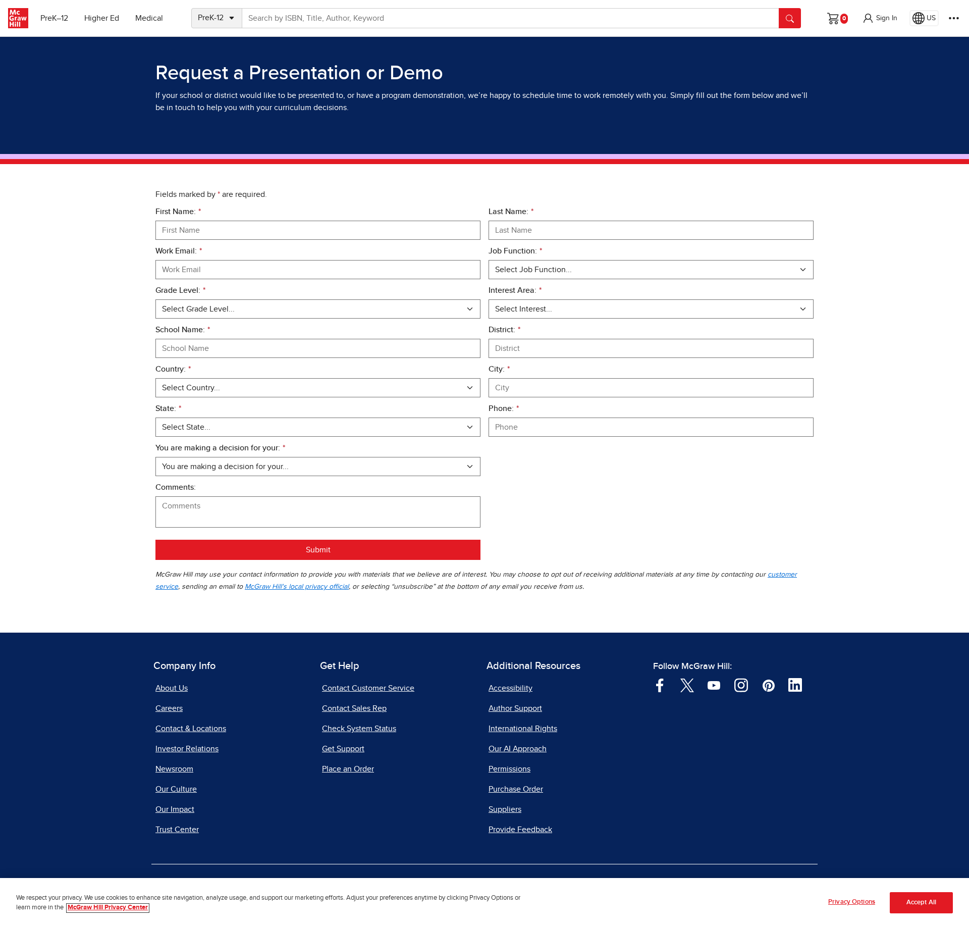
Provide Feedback (520, 830)
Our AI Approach (518, 749)
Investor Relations (187, 749)
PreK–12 (54, 18)
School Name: (182, 330)
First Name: (178, 212)
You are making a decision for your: (220, 448)
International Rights (523, 729)
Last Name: (511, 212)
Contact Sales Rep (354, 708)
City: (499, 369)
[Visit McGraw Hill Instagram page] (741, 685)
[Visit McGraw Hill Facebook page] (660, 685)
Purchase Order (516, 789)
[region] (484, 903)
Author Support (515, 708)
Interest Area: (515, 290)
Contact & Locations (190, 729)
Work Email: (178, 251)
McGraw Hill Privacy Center (108, 908)
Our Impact (174, 809)
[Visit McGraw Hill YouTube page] (714, 685)
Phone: (504, 408)
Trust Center (177, 830)
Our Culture (176, 789)
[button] (879, 18)
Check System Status (359, 729)
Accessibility (510, 688)
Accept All (921, 903)
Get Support (343, 749)
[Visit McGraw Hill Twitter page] (687, 685)
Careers (169, 708)
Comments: (175, 487)
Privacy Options (851, 902)
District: (504, 330)
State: (168, 408)
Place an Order (348, 769)
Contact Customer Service (368, 688)
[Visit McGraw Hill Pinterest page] (768, 685)
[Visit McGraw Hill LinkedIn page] (795, 685)
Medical (149, 18)
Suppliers (505, 809)
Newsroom (174, 769)
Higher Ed (101, 18)
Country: (173, 369)
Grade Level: (180, 290)
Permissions (509, 769)
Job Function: (515, 251)
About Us (171, 688)
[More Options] (954, 18)
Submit (318, 550)
